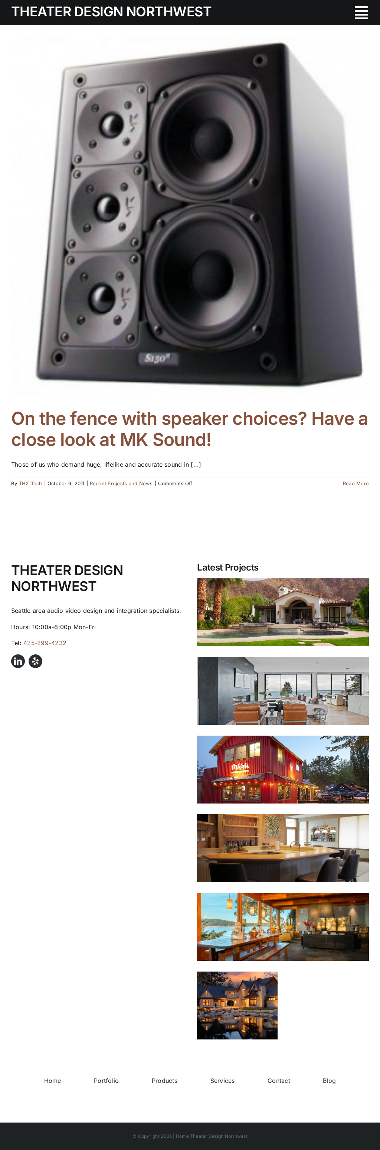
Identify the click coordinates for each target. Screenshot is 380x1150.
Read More (356, 483)
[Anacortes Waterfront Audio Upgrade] (283, 926)
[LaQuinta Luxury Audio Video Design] (283, 612)
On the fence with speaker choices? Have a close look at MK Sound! (189, 429)
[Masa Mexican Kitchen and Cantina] (283, 769)
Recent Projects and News (121, 483)
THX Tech (30, 483)
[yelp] (35, 661)
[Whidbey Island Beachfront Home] (283, 848)
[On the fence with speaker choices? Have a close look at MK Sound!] (190, 216)
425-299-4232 (44, 643)
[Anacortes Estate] (237, 1005)
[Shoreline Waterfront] (283, 690)
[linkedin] (18, 661)
